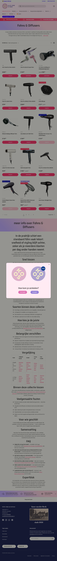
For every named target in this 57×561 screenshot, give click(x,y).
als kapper (34, 292)
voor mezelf (22, 292)
